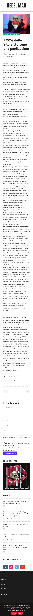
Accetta (14, 613)
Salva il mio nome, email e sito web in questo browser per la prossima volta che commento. (16, 437)
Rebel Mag (23, 54)
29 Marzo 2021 (9, 54)
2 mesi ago (8, 506)
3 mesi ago (8, 519)
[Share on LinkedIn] (14, 377)
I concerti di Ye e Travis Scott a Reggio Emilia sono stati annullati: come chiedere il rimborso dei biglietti (16, 514)
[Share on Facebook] (9, 377)
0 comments (9, 57)
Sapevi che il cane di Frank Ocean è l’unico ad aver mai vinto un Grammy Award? (15, 547)
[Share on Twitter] (11, 377)
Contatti (3, 588)
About (3, 584)
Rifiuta (20, 613)
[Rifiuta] (31, 609)
